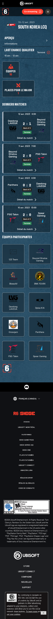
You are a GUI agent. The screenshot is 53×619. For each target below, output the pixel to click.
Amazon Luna (26, 470)
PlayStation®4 (26, 460)
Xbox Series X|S (26, 445)
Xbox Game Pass (26, 440)
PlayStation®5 (27, 455)
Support (26, 587)
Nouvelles (26, 582)
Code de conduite (26, 488)
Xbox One (26, 450)
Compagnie (26, 577)
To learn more (32, 611)
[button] (26, 126)
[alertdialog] (26, 605)
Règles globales (26, 483)
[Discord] (26, 387)
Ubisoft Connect (26, 571)
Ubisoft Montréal (26, 427)
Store (26, 566)
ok (43, 613)
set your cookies (13, 614)
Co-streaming (30, 11)
